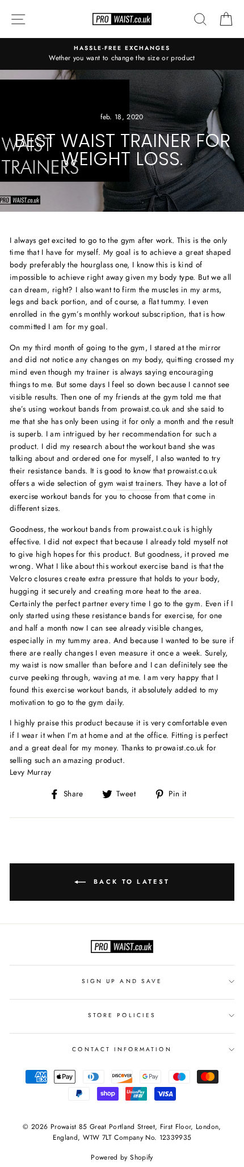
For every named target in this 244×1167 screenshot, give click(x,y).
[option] (122, 54)
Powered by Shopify (122, 1157)
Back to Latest (130, 880)
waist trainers (139, 483)
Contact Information (121, 1049)
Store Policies (122, 1015)
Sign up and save (122, 981)
